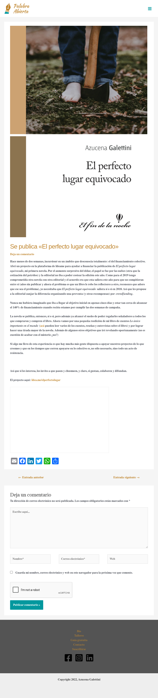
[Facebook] (68, 658)
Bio (79, 631)
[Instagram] (79, 658)
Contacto (79, 645)
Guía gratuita (79, 640)
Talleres (79, 635)
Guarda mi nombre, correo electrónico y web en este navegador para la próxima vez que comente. (74, 573)
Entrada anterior (31, 477)
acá (42, 326)
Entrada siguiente (126, 477)
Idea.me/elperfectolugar (45, 380)
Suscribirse (79, 649)
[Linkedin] (90, 658)
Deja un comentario (22, 254)
